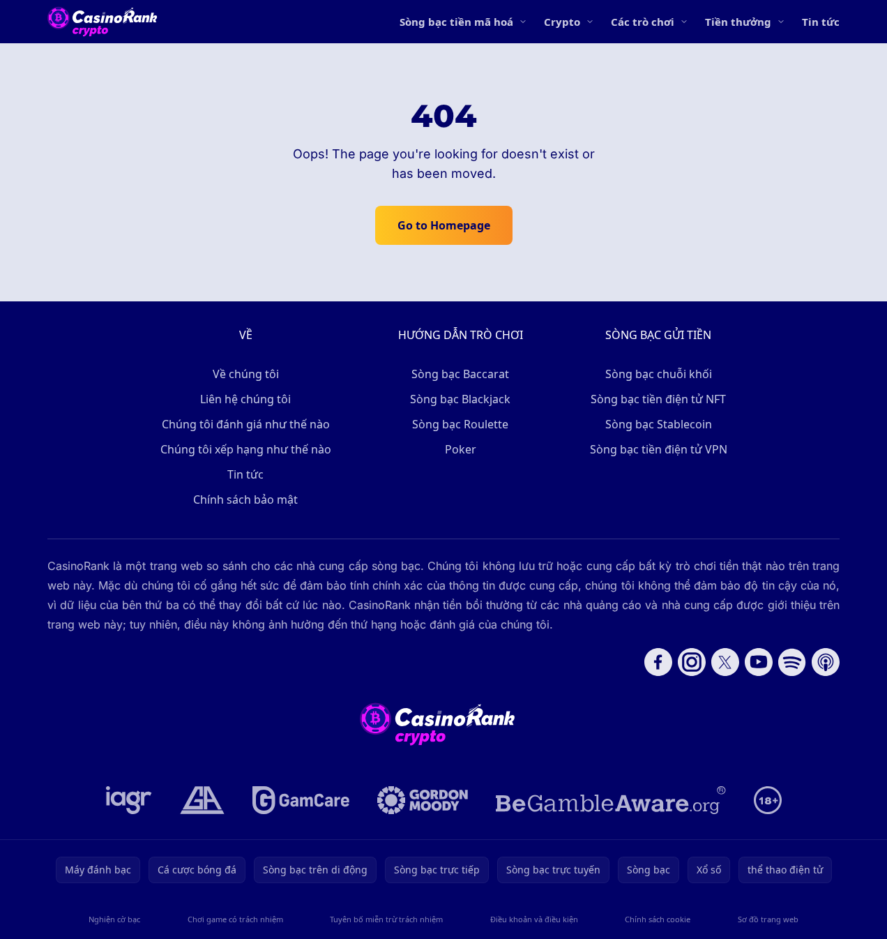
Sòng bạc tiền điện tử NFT (658, 399)
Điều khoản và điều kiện (534, 919)
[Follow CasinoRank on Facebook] (658, 662)
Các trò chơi (642, 22)
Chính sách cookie (657, 919)
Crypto (562, 22)
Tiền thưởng (738, 22)
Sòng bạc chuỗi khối (658, 374)
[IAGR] (129, 800)
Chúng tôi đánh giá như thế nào (246, 424)
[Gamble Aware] (611, 800)
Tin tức (821, 22)
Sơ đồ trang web (768, 919)
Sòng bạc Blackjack (460, 399)
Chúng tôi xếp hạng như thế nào (245, 449)
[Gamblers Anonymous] (202, 800)
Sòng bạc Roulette (460, 424)
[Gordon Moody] (422, 800)
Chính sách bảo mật (245, 499)
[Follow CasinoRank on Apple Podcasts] (826, 662)
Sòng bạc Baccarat (460, 374)
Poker (460, 449)
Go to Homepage (443, 225)
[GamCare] (300, 800)
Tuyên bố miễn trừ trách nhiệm (386, 919)
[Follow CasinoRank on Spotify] (792, 662)
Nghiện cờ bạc (114, 919)
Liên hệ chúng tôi (245, 399)
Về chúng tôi (246, 374)
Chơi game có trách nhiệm (235, 919)
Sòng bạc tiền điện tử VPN (658, 449)
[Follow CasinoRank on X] (725, 662)
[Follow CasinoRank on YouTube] (759, 662)
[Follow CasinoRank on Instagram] (692, 662)
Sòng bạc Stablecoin (658, 424)
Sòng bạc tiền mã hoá (456, 22)
